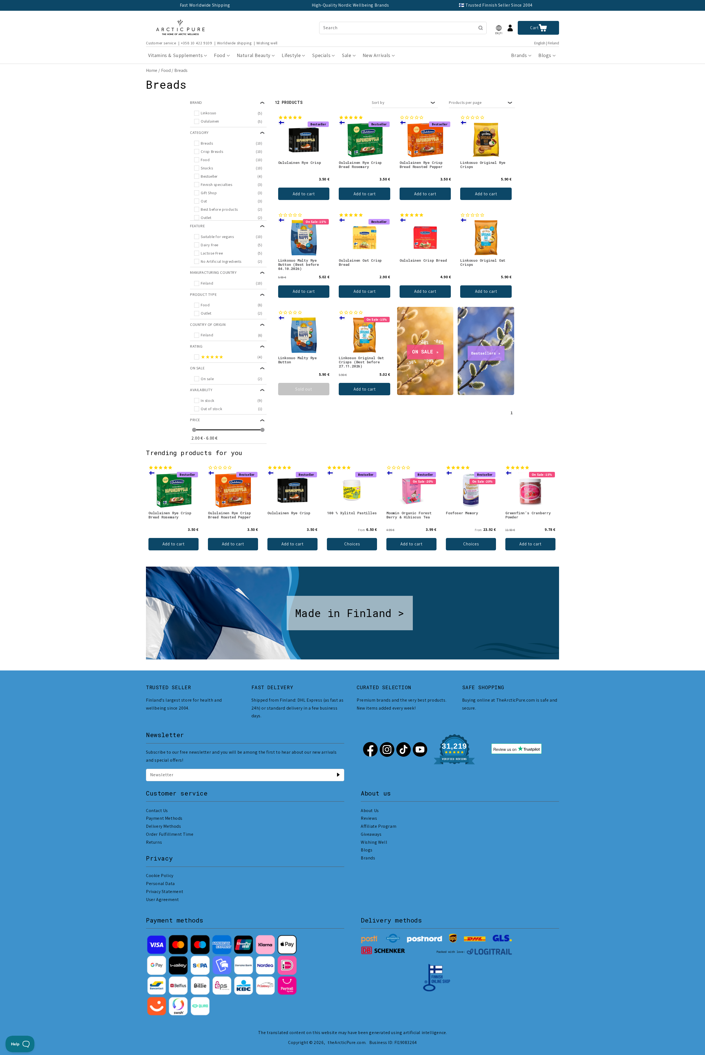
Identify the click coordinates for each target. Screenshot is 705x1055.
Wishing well (267, 42)
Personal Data (160, 883)
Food (166, 70)
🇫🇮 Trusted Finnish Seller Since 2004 (496, 5)
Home (151, 70)
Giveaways (371, 834)
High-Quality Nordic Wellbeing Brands (350, 5)
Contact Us (157, 810)
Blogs (367, 850)
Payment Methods (164, 818)
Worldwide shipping (234, 42)
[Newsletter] (338, 775)
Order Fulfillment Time (169, 834)
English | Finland (546, 43)
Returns (154, 842)
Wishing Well (374, 842)
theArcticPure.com (346, 1042)
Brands (368, 858)
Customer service (161, 42)
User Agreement (162, 899)
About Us (370, 810)
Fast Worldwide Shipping (205, 5)
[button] (498, 28)
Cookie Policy (159, 875)
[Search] (480, 28)
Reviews (369, 818)
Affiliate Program (378, 826)
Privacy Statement (164, 891)
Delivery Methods (163, 826)
